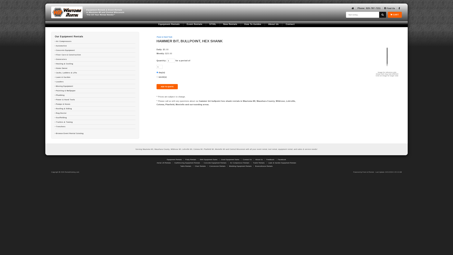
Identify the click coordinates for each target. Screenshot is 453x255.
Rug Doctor (61, 113)
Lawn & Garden (63, 77)
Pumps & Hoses (63, 104)
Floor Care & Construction (68, 55)
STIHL (212, 24)
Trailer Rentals (259, 163)
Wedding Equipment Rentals (240, 166)
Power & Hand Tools (65, 100)
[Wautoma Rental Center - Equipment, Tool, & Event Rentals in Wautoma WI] (67, 12)
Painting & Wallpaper (66, 91)
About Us (273, 24)
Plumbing (60, 95)
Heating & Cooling (64, 64)
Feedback (270, 159)
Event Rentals (194, 24)
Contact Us (247, 159)
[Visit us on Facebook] (399, 8)
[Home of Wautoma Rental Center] (353, 8)
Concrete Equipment (65, 50)
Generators (61, 59)
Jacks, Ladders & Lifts (66, 73)
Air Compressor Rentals (239, 163)
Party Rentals (190, 159)
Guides (252, 24)
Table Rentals (185, 166)
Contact (290, 24)
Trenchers (60, 127)
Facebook (282, 159)
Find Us (390, 8)
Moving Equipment (64, 86)
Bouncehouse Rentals (264, 166)
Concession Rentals (217, 166)
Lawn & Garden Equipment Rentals (282, 163)
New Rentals (230, 24)
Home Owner (62, 68)
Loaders (60, 82)
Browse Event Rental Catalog (70, 133)
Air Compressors (63, 41)
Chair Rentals (200, 166)
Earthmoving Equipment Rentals (187, 163)
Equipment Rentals (169, 24)
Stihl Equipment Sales (209, 159)
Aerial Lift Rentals (164, 163)
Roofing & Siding (64, 109)
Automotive (61, 46)
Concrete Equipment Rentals (215, 163)
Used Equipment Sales (230, 159)
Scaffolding (61, 118)
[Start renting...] (382, 15)
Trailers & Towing (64, 122)
